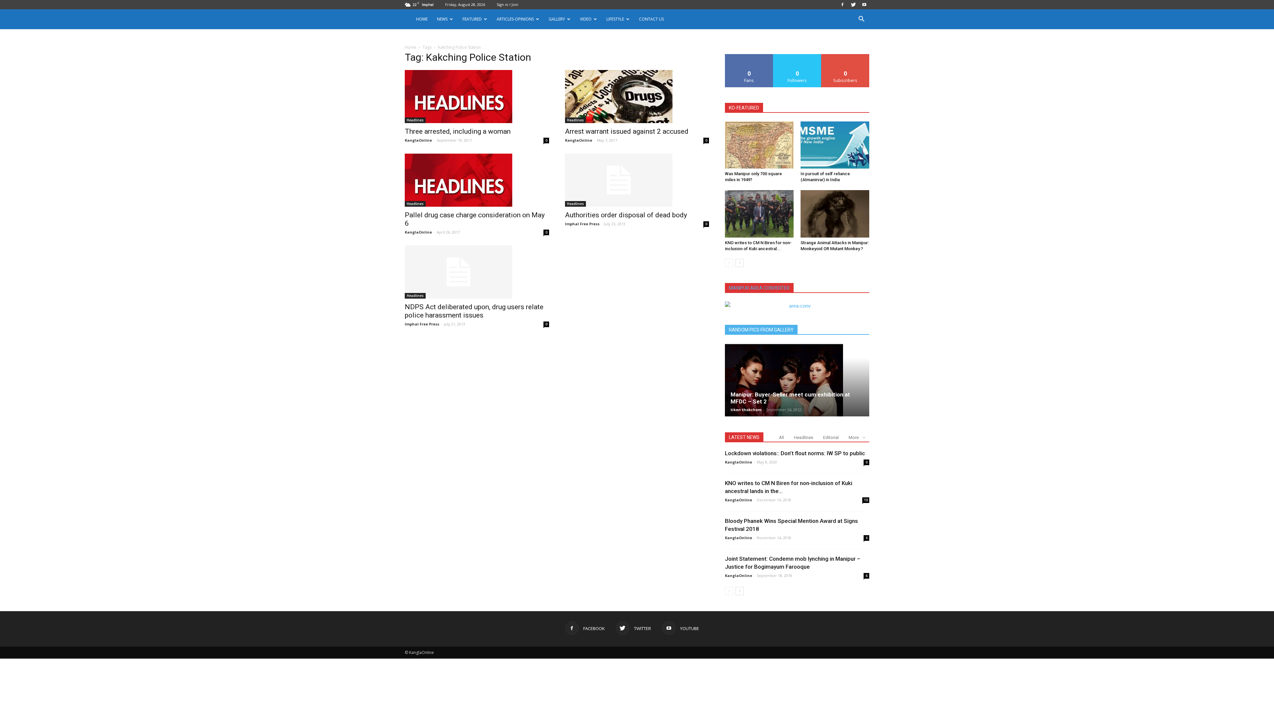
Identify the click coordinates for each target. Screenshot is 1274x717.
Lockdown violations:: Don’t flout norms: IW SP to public (795, 453)
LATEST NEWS (744, 437)
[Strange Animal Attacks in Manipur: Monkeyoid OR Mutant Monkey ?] (835, 213)
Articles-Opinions (515, 19)
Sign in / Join (507, 4)
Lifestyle (615, 19)
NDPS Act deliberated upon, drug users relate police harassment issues (474, 311)
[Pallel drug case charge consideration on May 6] (477, 180)
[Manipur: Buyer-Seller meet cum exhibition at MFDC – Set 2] (797, 379)
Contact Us (651, 19)
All (781, 437)
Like (749, 56)
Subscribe (845, 56)
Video (586, 19)
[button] (861, 20)
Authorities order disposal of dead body (626, 215)
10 (866, 500)
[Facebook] (842, 4)
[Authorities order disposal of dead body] (637, 180)
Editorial (831, 437)
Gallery (557, 19)
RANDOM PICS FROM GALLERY (761, 329)
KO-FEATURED (744, 107)
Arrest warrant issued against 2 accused (626, 131)
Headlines (415, 120)
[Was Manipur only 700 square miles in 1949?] (759, 145)
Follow (797, 56)
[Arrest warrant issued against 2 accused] (637, 96)
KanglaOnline (418, 140)
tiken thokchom (746, 409)
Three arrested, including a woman (458, 131)
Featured (472, 19)
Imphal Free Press (582, 223)
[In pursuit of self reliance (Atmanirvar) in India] (835, 145)
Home (422, 19)
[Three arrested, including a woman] (477, 96)
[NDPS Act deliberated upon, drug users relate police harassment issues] (477, 272)
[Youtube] (864, 4)
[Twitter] (853, 4)
